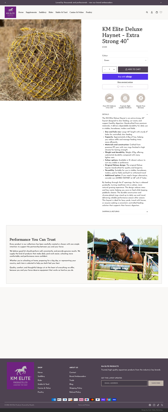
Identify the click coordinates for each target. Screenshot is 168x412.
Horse (40, 372)
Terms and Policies (84, 405)
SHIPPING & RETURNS (110, 211)
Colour (105, 56)
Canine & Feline (44, 388)
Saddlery (41, 376)
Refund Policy (75, 392)
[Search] (146, 12)
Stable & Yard (43, 384)
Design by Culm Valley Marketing (152, 410)
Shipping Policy (75, 388)
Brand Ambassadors (77, 376)
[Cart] (156, 12)
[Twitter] (162, 405)
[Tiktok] (158, 405)
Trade (71, 380)
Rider (40, 380)
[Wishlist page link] (161, 12)
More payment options (125, 82)
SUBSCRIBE (156, 383)
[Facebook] (150, 405)
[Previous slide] (5, 2)
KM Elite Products (15, 405)
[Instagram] (154, 405)
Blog (71, 384)
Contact (72, 372)
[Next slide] (160, 2)
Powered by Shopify (28, 405)
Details (105, 114)
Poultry (41, 392)
